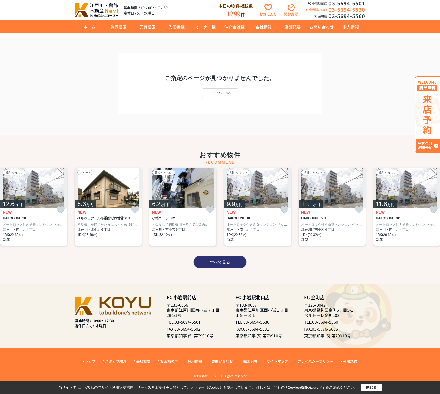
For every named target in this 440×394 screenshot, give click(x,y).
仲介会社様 (234, 27)
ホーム (89, 27)
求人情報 (350, 27)
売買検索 (147, 27)
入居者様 (176, 27)
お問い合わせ (321, 27)
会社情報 (263, 27)
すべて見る (220, 262)
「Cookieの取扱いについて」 (305, 387)
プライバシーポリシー (315, 361)
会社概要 (143, 361)
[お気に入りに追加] (61, 209)
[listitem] (108, 207)
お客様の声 (169, 361)
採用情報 (195, 361)
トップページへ (220, 93)
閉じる (371, 387)
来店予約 (250, 361)
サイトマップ (277, 361)
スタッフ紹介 (116, 361)
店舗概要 (292, 27)
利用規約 (350, 361)
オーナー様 (205, 27)
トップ (90, 361)
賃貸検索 (118, 27)
